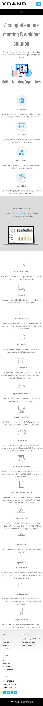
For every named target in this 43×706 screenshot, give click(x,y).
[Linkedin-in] (4, 692)
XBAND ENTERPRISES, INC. (27, 702)
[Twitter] (8, 692)
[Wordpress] (15, 692)
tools (15, 213)
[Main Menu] (38, 4)
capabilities (23, 213)
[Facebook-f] (12, 692)
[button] (21, 11)
